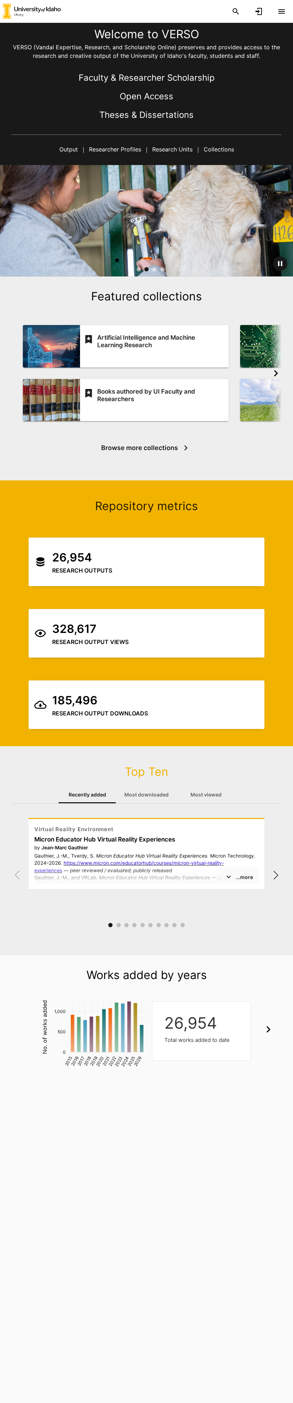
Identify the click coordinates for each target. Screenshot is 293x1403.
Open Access (146, 96)
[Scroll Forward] (276, 373)
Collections (218, 149)
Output (69, 149)
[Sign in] (258, 11)
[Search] (235, 11)
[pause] (280, 263)
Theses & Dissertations (146, 115)
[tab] (87, 794)
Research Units (172, 149)
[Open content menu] (281, 11)
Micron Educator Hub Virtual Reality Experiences (104, 839)
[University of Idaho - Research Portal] (32, 11)
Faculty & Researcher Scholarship (147, 78)
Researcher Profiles (115, 149)
